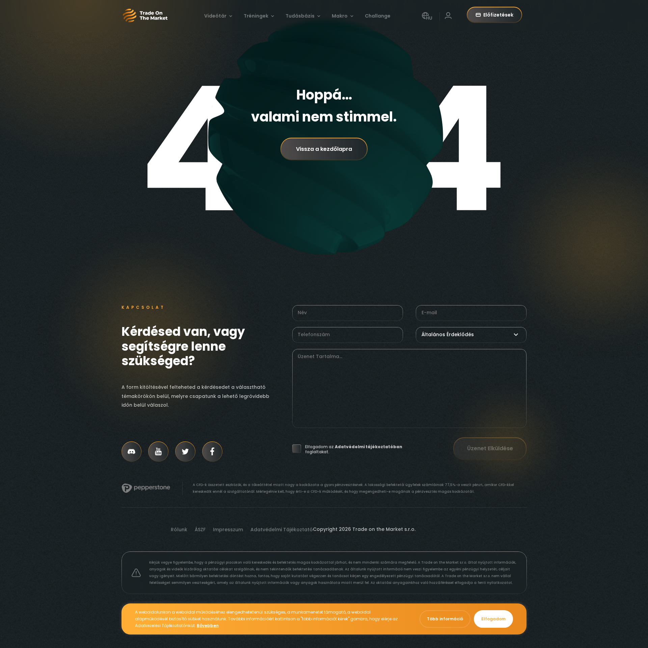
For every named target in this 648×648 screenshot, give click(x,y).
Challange (377, 16)
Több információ (445, 619)
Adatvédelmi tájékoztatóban (368, 447)
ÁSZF (200, 530)
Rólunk (179, 530)
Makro (340, 16)
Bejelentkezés (448, 21)
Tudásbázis (300, 16)
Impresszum (228, 530)
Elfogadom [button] (493, 619)
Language (427, 21)
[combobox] (471, 334)
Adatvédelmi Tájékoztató (281, 530)
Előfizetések (498, 14)
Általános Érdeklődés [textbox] (448, 334)
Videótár (215, 16)
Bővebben (208, 625)
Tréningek (256, 16)
